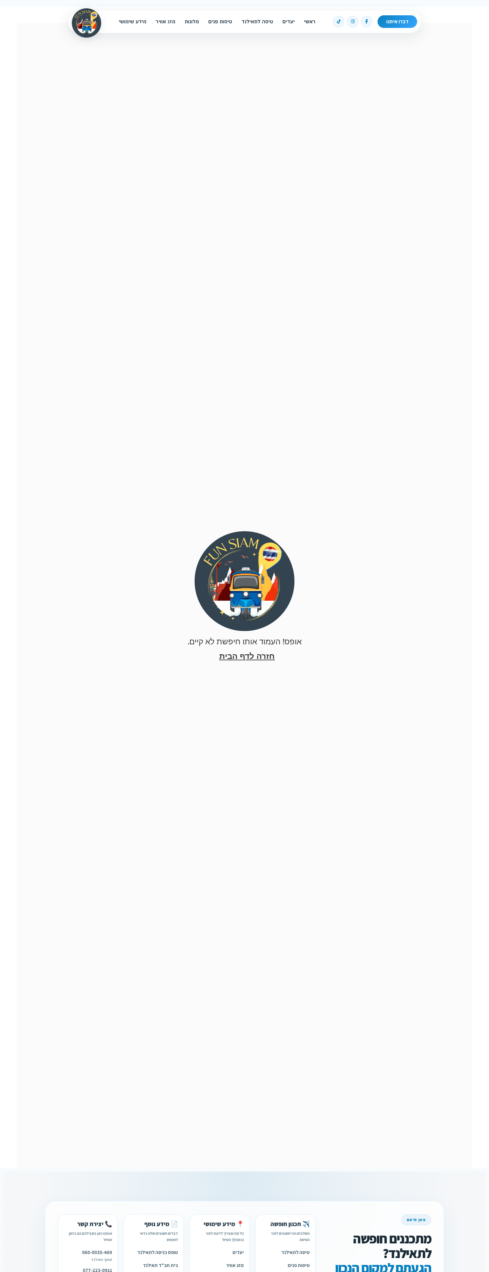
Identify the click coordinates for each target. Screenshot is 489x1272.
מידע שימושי (132, 21)
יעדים (288, 21)
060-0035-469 (97, 1252)
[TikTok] (338, 21)
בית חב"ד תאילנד (160, 1265)
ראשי (310, 21)
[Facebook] (366, 21)
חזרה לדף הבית (247, 656)
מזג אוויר (165, 21)
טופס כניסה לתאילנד (157, 1252)
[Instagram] (352, 21)
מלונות (192, 21)
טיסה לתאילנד (257, 21)
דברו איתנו (397, 21)
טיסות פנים (220, 21)
